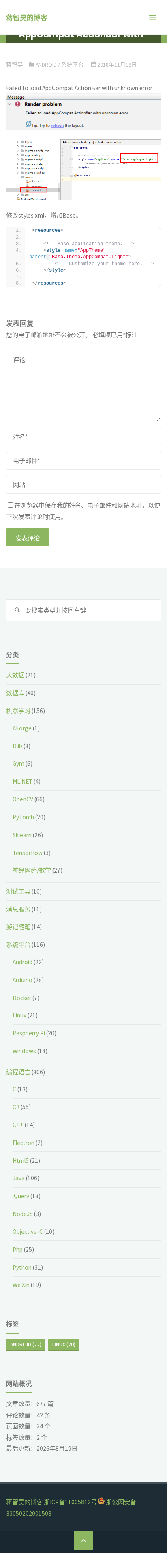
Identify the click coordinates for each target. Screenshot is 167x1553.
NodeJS (23, 1214)
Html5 (21, 1160)
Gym (18, 763)
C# (16, 1107)
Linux (19, 1015)
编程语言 (18, 1072)
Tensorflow (28, 853)
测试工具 (18, 891)
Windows (24, 1051)
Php (18, 1249)
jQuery (21, 1196)
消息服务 (18, 909)
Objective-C (28, 1231)
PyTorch (23, 817)
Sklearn (22, 835)
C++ (18, 1125)
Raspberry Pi (29, 1033)
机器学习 (18, 711)
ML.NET (22, 781)
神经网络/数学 (32, 870)
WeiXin (21, 1285)
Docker (22, 998)
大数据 (15, 675)
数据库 (15, 693)
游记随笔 (18, 927)
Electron (23, 1143)
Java (19, 1178)
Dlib (17, 746)
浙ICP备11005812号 (70, 1502)
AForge (22, 728)
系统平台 (72, 64)
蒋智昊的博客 (26, 18)
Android (46, 64)
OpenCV (23, 799)
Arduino (22, 980)
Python (22, 1267)
